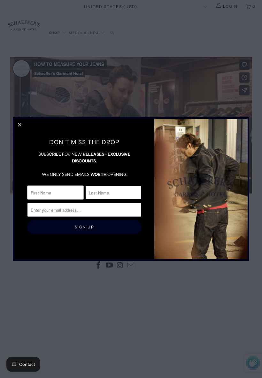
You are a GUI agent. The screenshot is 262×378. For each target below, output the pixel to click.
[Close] (20, 124)
